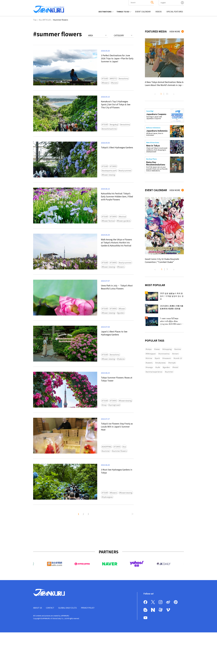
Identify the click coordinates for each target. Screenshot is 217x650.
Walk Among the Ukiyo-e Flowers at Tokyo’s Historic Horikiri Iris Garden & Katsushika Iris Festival (116, 242)
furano (115, 82)
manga (150, 367)
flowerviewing (126, 400)
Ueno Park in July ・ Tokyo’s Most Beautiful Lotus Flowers (117, 287)
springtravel (115, 405)
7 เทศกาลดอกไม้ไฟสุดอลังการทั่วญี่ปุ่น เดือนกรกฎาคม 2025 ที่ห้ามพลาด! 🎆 (171, 321)
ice (125, 446)
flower (122, 308)
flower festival (109, 221)
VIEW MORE (174, 31)
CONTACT (50, 607)
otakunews (161, 362)
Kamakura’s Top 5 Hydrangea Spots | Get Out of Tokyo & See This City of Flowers (115, 104)
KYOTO (114, 78)
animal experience (154, 371)
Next (174, 93)
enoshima (124, 78)
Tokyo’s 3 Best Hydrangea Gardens (117, 147)
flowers (106, 82)
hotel (176, 367)
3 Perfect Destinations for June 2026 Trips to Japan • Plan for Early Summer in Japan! (117, 58)
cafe (158, 367)
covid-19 (178, 358)
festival (123, 216)
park (158, 358)
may (104, 405)
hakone (121, 359)
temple (172, 362)
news (157, 349)
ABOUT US (37, 607)
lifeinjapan (151, 353)
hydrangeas (108, 497)
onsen (176, 353)
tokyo (149, 349)
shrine (149, 358)
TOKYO (114, 166)
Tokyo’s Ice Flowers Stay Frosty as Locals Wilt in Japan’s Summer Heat (117, 426)
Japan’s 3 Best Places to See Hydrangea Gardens (114, 333)
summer (106, 451)
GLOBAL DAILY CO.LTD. (67, 607)
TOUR (105, 78)
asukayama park (110, 170)
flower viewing (109, 175)
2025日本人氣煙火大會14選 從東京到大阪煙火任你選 (171, 307)
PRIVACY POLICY (87, 607)
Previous (155, 93)
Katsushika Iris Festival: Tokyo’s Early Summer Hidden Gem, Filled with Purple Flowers (117, 196)
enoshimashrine (110, 129)
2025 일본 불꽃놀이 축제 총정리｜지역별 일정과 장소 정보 (172, 296)
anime (178, 349)
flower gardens (124, 221)
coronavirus (164, 353)
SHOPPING (107, 446)
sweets (150, 362)
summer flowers (120, 451)
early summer (125, 170)
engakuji (114, 124)
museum (167, 358)
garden (121, 313)
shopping (168, 349)
